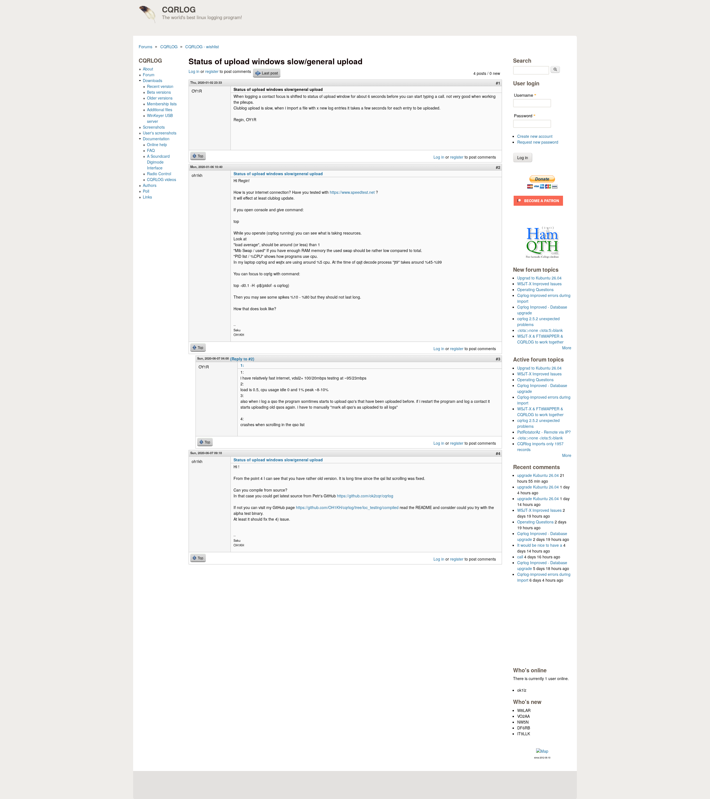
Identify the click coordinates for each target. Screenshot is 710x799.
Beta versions (159, 92)
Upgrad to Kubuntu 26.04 (539, 278)
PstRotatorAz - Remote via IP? (544, 432)
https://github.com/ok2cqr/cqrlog (365, 495)
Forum (148, 74)
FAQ (151, 150)
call (520, 556)
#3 (498, 359)
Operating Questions (535, 289)
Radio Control (159, 173)
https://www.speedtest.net (352, 192)
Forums (145, 46)
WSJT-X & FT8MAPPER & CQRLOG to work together (540, 339)
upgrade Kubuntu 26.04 (538, 475)
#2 (498, 167)
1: (242, 365)
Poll (146, 191)
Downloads (152, 80)
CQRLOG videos (161, 179)
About (148, 69)
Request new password (537, 142)
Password (525, 115)
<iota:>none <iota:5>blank (540, 330)
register (212, 71)
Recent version (160, 86)
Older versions (160, 98)
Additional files (159, 109)
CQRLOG (179, 9)
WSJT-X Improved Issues (539, 283)
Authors (149, 185)
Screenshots (154, 127)
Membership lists (162, 103)
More (566, 347)
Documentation (156, 138)
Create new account (534, 136)
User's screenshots (159, 133)
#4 (498, 453)
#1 (498, 83)
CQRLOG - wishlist (202, 46)
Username (525, 95)
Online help (157, 144)
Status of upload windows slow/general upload (278, 173)
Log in (194, 71)
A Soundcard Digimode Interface (158, 162)
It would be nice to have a (539, 545)
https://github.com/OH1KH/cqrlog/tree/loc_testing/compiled (347, 507)
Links (147, 197)
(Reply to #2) (242, 359)
